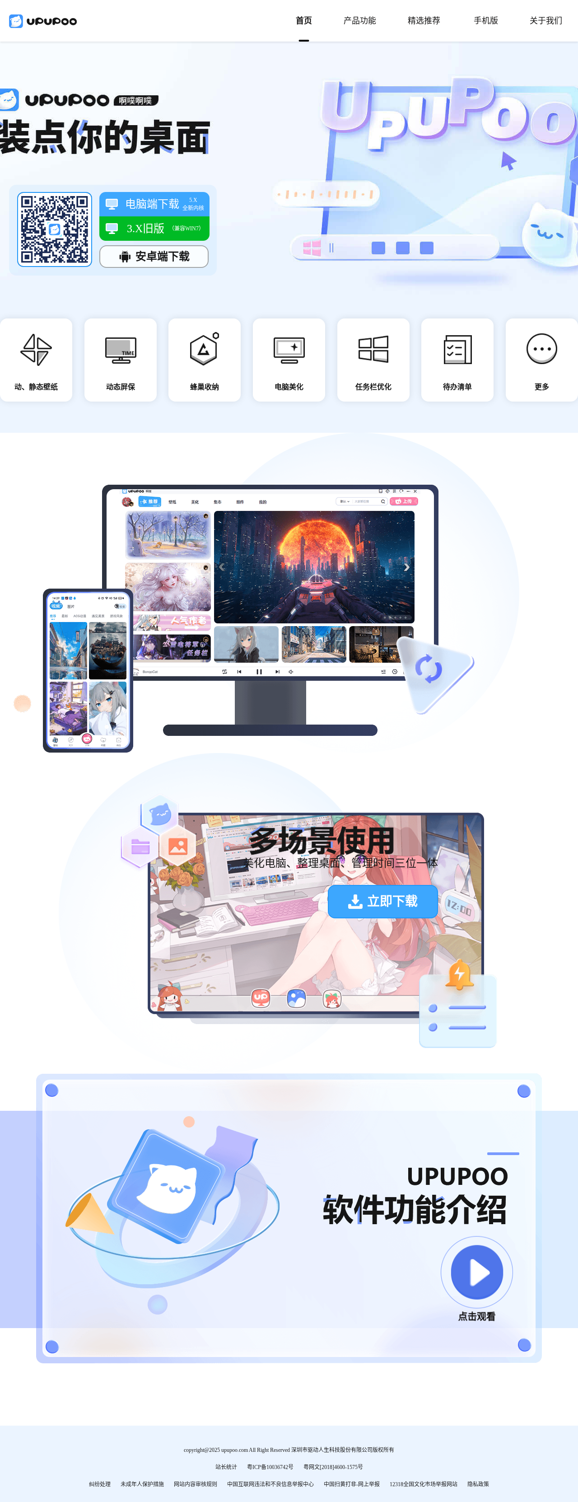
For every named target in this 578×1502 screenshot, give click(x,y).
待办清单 (457, 387)
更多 (542, 387)
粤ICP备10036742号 (270, 1467)
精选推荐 (424, 20)
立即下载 (392, 901)
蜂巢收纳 (204, 387)
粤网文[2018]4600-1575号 (333, 1467)
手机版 (486, 20)
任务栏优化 (373, 387)
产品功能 (360, 20)
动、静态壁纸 (36, 387)
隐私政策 (478, 1484)
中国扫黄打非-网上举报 (352, 1484)
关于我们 (546, 20)
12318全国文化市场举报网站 (423, 1484)
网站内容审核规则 (195, 1484)
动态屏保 (120, 387)
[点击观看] (477, 1270)
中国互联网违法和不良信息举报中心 (270, 1484)
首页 (304, 20)
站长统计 (226, 1467)
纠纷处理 (100, 1484)
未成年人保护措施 (142, 1484)
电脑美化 (289, 387)
